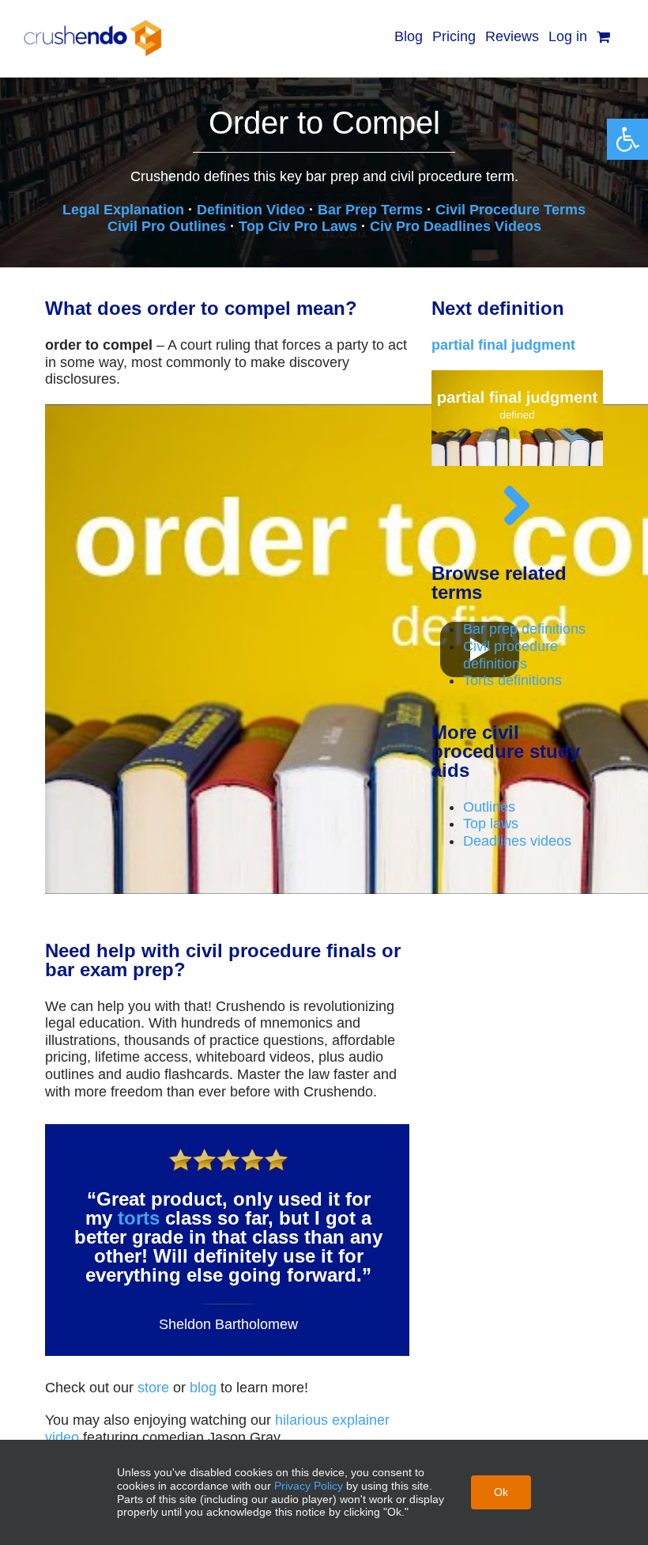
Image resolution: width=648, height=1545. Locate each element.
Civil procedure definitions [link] (510, 655)
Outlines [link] (489, 807)
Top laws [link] (490, 823)
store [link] (153, 1387)
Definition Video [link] (251, 210)
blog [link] (203, 1387)
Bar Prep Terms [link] (370, 210)
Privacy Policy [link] (308, 1485)
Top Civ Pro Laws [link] (298, 226)
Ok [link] (501, 1492)
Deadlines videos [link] (517, 841)
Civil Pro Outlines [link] (166, 226)
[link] (627, 139)
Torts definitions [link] (512, 680)
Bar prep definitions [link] (524, 629)
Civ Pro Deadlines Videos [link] (455, 226)
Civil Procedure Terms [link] (510, 210)
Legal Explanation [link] (123, 210)
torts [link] (139, 1218)
